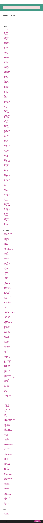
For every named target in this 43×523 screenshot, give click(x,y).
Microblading (6, 385)
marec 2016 (6, 186)
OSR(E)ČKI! (6, 407)
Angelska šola (6, 239)
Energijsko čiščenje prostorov (9, 296)
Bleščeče (5, 257)
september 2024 (7, 58)
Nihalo (5, 399)
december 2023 (7, 69)
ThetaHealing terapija (8, 478)
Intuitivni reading (7, 325)
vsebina (5, 490)
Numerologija (6, 402)
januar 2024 (6, 68)
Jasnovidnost (6, 333)
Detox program (6, 273)
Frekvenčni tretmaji (7, 302)
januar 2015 (6, 204)
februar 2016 (6, 188)
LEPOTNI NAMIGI (7, 362)
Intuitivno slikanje (7, 326)
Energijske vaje (6, 293)
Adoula (5, 235)
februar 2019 (6, 142)
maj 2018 (5, 154)
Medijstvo (6, 380)
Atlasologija (6, 247)
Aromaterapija (6, 244)
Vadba (5, 485)
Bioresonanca (6, 254)
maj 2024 (5, 63)
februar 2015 (6, 203)
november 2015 (7, 191)
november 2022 (7, 86)
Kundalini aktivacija (7, 353)
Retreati (5, 450)
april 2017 (6, 170)
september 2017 (7, 164)
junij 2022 (6, 92)
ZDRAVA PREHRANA (7, 494)
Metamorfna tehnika (7, 384)
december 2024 (7, 54)
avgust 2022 (6, 90)
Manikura (5, 374)
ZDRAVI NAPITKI (7, 495)
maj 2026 (5, 33)
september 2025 (7, 43)
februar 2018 (6, 157)
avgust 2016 (6, 180)
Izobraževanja (6, 331)
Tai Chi (5, 468)
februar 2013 (6, 227)
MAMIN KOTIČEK (7, 370)
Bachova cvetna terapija (8, 249)
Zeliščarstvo (6, 499)
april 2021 (6, 110)
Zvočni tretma (6, 506)
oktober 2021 (6, 102)
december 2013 (7, 220)
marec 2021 (6, 111)
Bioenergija (6, 252)
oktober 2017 (6, 162)
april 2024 (6, 64)
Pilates (5, 414)
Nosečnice (6, 401)
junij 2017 (6, 168)
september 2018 (7, 149)
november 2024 (7, 56)
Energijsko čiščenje (7, 294)
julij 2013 (5, 223)
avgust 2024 (6, 59)
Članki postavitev (7, 265)
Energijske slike (7, 292)
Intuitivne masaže (7, 323)
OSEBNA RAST (6, 406)
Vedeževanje (6, 487)
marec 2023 (6, 81)
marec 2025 (6, 51)
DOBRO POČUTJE (7, 276)
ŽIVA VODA (6, 502)
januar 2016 (6, 189)
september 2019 (7, 134)
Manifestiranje (6, 372)
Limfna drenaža (7, 366)
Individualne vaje (7, 319)
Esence (5, 297)
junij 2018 (6, 152)
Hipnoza (5, 314)
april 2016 (6, 185)
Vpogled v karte (7, 489)
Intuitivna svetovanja (8, 322)
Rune (5, 453)
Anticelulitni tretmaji (7, 242)
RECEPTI (5, 443)
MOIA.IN (5, 391)
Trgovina (5, 479)
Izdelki (5, 330)
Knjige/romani (6, 342)
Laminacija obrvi (7, 356)
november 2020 (7, 116)
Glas (5, 307)
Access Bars (6, 234)
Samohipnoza (6, 455)
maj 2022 (5, 93)
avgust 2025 (6, 44)
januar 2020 (6, 129)
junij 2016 (6, 183)
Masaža (5, 376)
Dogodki (5, 278)
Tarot (5, 472)
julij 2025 (5, 46)
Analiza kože (6, 238)
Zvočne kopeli (6, 503)
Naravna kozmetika (7, 395)
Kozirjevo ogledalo (7, 343)
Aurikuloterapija (7, 248)
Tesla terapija (6, 477)
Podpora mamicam (7, 420)
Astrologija (6, 245)
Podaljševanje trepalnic (8, 418)
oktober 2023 (6, 72)
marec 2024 (6, 66)
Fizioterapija (6, 299)
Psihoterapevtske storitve (8, 438)
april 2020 (6, 125)
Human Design (6, 318)
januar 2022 (6, 98)
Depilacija (6, 272)
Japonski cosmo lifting (8, 332)
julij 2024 (5, 61)
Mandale (5, 371)
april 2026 (6, 34)
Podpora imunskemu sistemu (9, 419)
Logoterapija (6, 367)
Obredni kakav (6, 404)
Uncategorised (6, 482)
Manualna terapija (7, 375)
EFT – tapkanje (7, 284)
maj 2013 (5, 225)
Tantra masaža (7, 469)
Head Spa (6, 311)
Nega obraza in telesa (8, 397)
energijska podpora (7, 291)
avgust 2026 (6, 29)
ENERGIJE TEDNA (7, 288)
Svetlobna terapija (7, 465)
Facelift (5, 298)
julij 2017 (5, 166)
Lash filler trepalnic (7, 360)
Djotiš (5, 274)
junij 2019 (6, 137)
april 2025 (6, 49)
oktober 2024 (6, 57)
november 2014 (7, 206)
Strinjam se (37, 521)
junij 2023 (6, 77)
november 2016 (7, 176)
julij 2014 (5, 212)
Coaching (5, 267)
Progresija (6, 434)
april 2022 (6, 95)
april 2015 (6, 200)
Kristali (5, 351)
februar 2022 (6, 97)
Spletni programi (7, 464)
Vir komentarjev (7, 514)
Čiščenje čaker (6, 264)
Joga (5, 335)
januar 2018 (6, 159)
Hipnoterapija (6, 313)
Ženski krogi (6, 500)
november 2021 (7, 101)
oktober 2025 (6, 42)
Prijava (5, 512)
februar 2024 (6, 67)
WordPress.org (6, 515)
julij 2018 (5, 151)
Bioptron (5, 253)
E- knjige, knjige (7, 283)
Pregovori (5, 428)
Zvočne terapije (7, 504)
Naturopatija (6, 396)
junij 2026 (6, 32)
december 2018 (7, 145)
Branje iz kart (6, 260)
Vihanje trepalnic (7, 488)
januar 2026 (6, 38)
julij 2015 (5, 196)
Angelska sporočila (7, 240)
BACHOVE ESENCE (7, 250)
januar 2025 (6, 53)
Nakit (5, 394)
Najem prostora (7, 392)
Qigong (5, 440)
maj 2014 (5, 214)
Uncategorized (6, 483)
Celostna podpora (7, 262)
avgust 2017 (6, 165)
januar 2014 (6, 219)
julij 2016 (5, 181)
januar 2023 (6, 83)
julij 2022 (5, 91)
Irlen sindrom (6, 327)
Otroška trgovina (7, 409)
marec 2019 (6, 141)
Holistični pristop (7, 316)
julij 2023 (5, 76)
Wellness (5, 492)
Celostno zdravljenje (7, 263)
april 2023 (6, 80)
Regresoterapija (7, 448)
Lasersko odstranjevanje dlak (9, 358)
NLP (5, 400)
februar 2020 (6, 127)
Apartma (5, 243)
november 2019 (7, 131)
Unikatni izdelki (7, 484)
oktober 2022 (6, 87)
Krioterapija (6, 350)
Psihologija (6, 435)
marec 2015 (6, 201)
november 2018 (7, 146)
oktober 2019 (6, 132)
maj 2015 (5, 199)
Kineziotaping (6, 341)
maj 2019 (5, 139)
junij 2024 (6, 62)
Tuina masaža (6, 480)
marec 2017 (6, 171)
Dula (5, 282)
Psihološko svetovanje (8, 436)
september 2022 (7, 88)
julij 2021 (5, 106)
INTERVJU (6, 321)
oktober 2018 (6, 147)
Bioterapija (6, 255)
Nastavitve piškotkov (12, 521)
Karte (5, 340)
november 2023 (7, 71)
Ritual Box (6, 451)
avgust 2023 (6, 75)
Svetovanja (6, 467)
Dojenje (5, 279)
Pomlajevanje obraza (8, 421)
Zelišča (5, 498)
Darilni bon (6, 269)
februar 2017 (6, 173)
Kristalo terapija (7, 352)
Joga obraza (6, 336)
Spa (4, 460)
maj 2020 (5, 124)
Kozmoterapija (6, 347)
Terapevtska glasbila (8, 474)
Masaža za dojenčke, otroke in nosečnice (11, 377)
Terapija (5, 475)
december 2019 (7, 130)
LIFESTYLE (6, 363)
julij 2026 (5, 31)
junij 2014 (6, 213)
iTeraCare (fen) (6, 328)
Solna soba (6, 459)
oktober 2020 (6, 117)
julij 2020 (5, 121)
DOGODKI (6, 277)
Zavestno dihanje (7, 493)
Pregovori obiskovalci (8, 429)
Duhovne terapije (7, 281)
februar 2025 (6, 52)
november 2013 (7, 222)
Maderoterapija (7, 369)
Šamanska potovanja (8, 454)
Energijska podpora (7, 289)
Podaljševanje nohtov (8, 416)
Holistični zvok (6, 317)
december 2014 (7, 205)
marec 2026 (6, 36)
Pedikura (5, 411)
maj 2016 (5, 184)
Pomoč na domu (7, 423)
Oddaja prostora (7, 405)
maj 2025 (5, 48)
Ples (5, 415)
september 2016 (7, 179)
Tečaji (5, 473)
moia (5, 390)
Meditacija (6, 381)
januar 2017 (6, 174)
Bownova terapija (7, 259)
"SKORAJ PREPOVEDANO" (9, 233)
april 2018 (6, 155)
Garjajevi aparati (7, 304)
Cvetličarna (6, 268)
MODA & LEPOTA (7, 387)
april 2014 (6, 215)
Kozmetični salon (7, 346)
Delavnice (6, 270)
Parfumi (5, 410)
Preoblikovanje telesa (8, 433)
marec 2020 (6, 126)
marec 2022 (6, 96)
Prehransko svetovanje (8, 431)
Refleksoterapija (7, 445)
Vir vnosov (6, 513)
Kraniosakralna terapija (8, 348)
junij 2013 (6, 224)
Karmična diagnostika (8, 338)
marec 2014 (6, 217)
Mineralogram (6, 386)
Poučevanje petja (7, 425)
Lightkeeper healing (7, 365)
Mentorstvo (6, 382)
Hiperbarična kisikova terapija (9, 312)
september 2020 (7, 119)
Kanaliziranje (6, 337)
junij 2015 (6, 198)
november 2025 (7, 41)
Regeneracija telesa (7, 446)
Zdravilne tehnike (7, 497)
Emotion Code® (7, 287)
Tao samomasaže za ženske (9, 470)
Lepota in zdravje (7, 361)
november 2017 (7, 161)
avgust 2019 (6, 135)
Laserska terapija (7, 357)
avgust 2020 (6, 120)
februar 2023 (6, 82)
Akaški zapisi (6, 237)
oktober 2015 (6, 193)
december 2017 (7, 160)
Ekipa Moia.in (6, 286)
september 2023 (7, 73)
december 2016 (7, 175)
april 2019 (6, 140)
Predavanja (6, 426)
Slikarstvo (6, 458)
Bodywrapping (6, 258)
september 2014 (7, 209)
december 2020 (7, 115)
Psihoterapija (6, 439)
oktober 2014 (6, 208)
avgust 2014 (6, 210)
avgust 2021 (6, 105)
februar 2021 (6, 112)
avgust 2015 (6, 195)
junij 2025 (6, 47)
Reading (5, 441)
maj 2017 (5, 169)
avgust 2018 (6, 150)
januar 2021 (6, 113)
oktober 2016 (6, 178)
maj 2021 (5, 108)
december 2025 (7, 39)
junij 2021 (6, 107)
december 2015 (7, 190)
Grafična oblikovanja (8, 309)
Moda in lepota (6, 389)
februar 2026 (6, 37)
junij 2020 (6, 122)
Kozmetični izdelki (7, 345)
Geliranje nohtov (7, 306)
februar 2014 (6, 218)
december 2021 (7, 100)
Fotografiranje (6, 301)
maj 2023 (5, 78)
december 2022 (7, 85)
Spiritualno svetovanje (8, 462)
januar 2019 (6, 144)
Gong (5, 308)
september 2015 (7, 194)
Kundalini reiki (6, 355)
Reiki (5, 449)
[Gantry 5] (7, 2)
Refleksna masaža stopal (8, 444)
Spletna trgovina (7, 463)
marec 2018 (6, 156)
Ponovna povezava (7, 424)
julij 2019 (5, 136)
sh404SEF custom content (9, 456)
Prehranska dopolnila (8, 430)
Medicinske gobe (7, 379)
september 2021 (7, 103)
